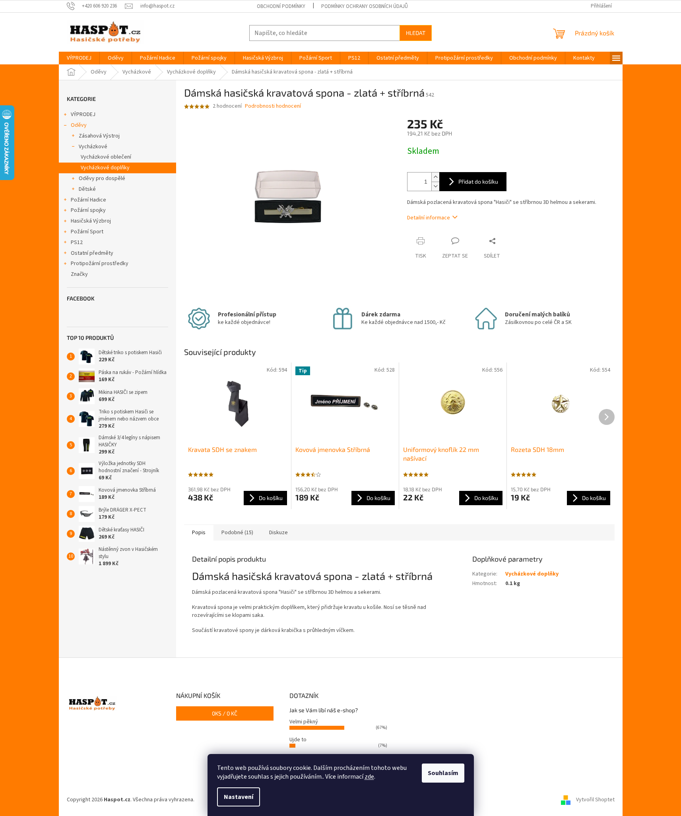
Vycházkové (93, 147)
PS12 (77, 242)
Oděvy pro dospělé (102, 178)
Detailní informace (428, 218)
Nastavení (238, 797)
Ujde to (298, 740)
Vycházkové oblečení (106, 157)
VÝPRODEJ (83, 114)
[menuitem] (79, 58)
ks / (224, 713)
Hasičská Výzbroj (91, 221)
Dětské (87, 189)
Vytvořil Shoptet (595, 800)
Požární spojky (88, 210)
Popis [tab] (199, 533)
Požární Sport (87, 232)
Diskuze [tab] (278, 533)
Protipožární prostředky (99, 263)
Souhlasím (443, 773)
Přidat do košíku (478, 181)
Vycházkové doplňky (105, 168)
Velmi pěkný (303, 722)
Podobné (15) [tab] (237, 533)
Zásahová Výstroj (99, 136)
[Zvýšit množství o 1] (435, 177)
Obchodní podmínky (281, 6)
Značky (79, 274)
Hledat (415, 32)
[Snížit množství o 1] (435, 186)
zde (369, 776)
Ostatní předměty (92, 253)
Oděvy (79, 125)
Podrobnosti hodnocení (273, 106)
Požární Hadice (88, 200)
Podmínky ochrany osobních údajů (364, 6)
